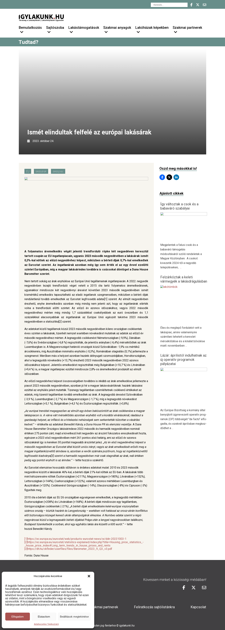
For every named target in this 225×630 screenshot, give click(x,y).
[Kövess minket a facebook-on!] (191, 5)
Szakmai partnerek (103, 607)
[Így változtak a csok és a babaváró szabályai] (183, 214)
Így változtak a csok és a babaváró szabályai (179, 206)
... (180, 267)
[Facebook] (162, 177)
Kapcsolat (198, 607)
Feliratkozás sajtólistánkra (154, 607)
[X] (169, 177)
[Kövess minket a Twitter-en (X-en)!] (197, 5)
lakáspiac (58, 171)
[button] (89, 576)
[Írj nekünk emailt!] (204, 5)
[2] (25, 542)
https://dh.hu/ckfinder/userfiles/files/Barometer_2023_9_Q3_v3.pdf (69, 549)
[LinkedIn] (176, 177)
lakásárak (41, 171)
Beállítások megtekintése (74, 616)
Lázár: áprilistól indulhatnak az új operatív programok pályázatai (183, 359)
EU (27, 171)
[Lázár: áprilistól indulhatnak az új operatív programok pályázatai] (183, 370)
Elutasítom (44, 616)
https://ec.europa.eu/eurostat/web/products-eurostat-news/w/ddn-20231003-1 (76, 539)
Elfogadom (17, 616)
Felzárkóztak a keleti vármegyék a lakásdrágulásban (183, 279)
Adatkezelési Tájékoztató (46, 624)
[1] (25, 539)
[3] (25, 549)
